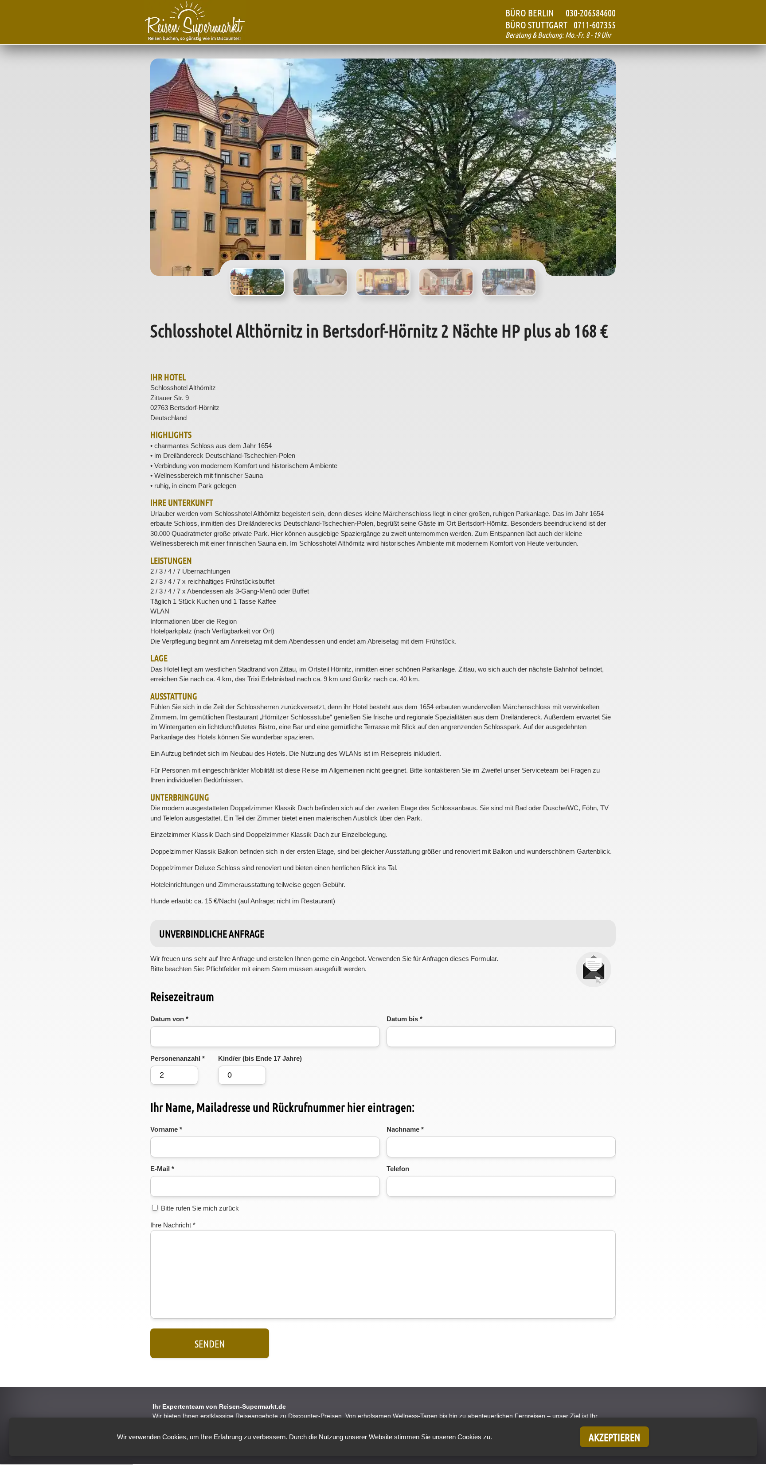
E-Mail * (162, 1168)
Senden (210, 1343)
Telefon (398, 1168)
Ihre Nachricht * (172, 1225)
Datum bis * (404, 1019)
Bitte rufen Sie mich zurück (200, 1208)
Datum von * (169, 1019)
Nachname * (405, 1129)
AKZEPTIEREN (614, 1436)
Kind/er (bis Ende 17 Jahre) (260, 1058)
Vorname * (166, 1129)
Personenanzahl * (177, 1058)
